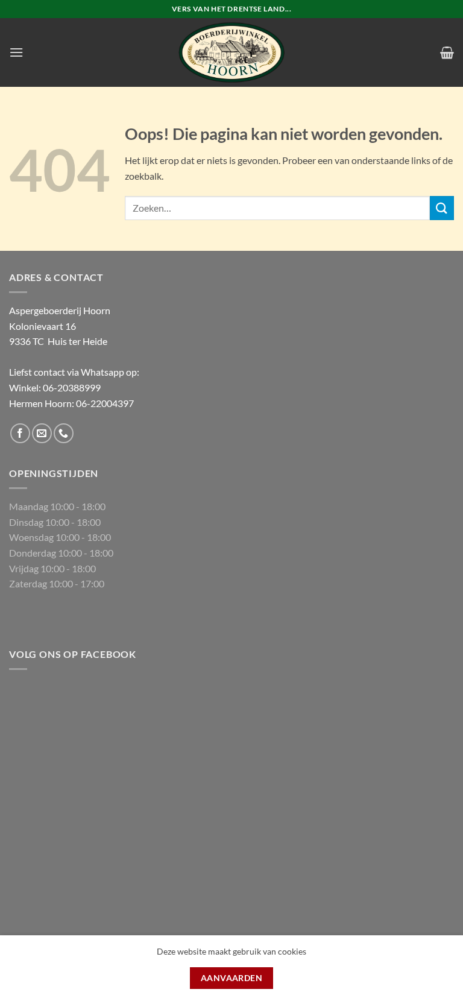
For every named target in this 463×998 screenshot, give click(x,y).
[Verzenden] (442, 207)
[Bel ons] (64, 433)
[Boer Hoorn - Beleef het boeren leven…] (231, 52)
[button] (16, 52)
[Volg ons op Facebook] (20, 433)
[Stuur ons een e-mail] (42, 433)
